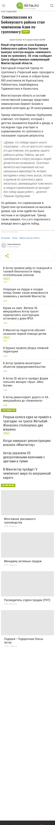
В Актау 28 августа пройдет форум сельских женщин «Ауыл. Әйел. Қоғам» (25, 382)
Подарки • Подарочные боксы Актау (23, 640)
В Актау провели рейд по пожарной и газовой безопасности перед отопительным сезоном (27, 271)
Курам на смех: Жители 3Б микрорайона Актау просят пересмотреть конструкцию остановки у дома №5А (21, 313)
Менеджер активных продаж (23, 561)
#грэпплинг (5, 238)
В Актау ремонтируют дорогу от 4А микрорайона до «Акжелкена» (25, 399)
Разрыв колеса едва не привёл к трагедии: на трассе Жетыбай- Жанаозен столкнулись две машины (27, 423)
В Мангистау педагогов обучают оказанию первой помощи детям (24, 332)
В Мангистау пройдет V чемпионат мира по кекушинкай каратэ (27, 473)
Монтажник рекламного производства (20, 520)
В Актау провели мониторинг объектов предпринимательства (24, 364)
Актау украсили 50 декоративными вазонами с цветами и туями (24, 457)
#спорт (15, 238)
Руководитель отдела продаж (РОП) (27, 600)
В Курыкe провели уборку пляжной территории (25, 349)
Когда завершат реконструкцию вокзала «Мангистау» (27, 443)
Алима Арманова (14, 244)
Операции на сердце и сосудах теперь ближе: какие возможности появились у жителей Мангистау (25, 292)
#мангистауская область (29, 238)
